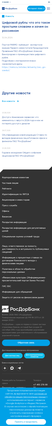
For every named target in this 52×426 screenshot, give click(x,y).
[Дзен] (5, 368)
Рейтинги (6, 189)
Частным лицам (10, 183)
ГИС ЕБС (6, 286)
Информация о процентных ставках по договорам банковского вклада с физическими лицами (22, 261)
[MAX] (12, 368)
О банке (5, 2)
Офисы (5, 211)
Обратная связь (26, 343)
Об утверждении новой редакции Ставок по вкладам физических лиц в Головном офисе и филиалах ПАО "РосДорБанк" (24, 138)
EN (49, 2)
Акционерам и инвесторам (15, 200)
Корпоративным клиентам (15, 177)
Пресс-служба (9, 205)
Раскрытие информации (14, 222)
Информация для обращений (17, 292)
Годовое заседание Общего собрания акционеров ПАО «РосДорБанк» (21, 154)
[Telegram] (19, 368)
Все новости (8, 101)
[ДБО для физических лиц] (12, 355)
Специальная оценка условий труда (20, 236)
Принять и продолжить (26, 422)
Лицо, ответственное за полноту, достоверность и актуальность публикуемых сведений (25, 249)
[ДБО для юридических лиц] (34, 355)
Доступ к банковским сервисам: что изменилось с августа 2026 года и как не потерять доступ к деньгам (22, 120)
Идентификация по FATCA (15, 194)
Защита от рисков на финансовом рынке (23, 297)
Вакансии (7, 217)
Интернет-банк (35, 8)
